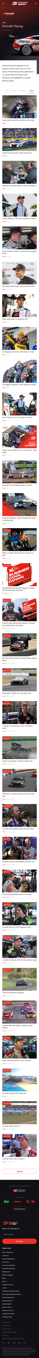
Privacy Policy (6, 1322)
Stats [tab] (14, 91)
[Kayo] (6, 1201)
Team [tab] (7, 91)
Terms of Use (6, 1325)
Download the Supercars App (10, 1291)
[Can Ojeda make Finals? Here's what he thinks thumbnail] (19, 272)
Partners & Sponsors (8, 1297)
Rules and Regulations (8, 1259)
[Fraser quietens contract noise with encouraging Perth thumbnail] (19, 237)
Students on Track (7, 1284)
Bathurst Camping (7, 1275)
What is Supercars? (7, 1252)
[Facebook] (14, 1343)
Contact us (5, 1255)
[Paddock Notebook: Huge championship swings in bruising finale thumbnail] (19, 504)
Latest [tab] (31, 91)
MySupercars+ (6, 1271)
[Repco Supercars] (19, 3)
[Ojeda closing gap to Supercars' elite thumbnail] (19, 305)
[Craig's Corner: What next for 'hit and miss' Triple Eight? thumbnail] (19, 436)
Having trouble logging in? (9, 1332)
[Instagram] (9, 1343)
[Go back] (20, 7)
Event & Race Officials (8, 1268)
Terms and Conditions (8, 1265)
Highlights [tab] (22, 91)
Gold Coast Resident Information (11, 1294)
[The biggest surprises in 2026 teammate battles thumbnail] (19, 371)
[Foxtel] (17, 1201)
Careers (4, 1288)
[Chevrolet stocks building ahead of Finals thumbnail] (19, 471)
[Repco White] (20, 1190)
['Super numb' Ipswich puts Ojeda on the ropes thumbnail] (19, 106)
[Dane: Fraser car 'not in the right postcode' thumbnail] (19, 404)
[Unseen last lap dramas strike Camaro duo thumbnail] (19, 139)
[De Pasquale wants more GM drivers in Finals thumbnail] (19, 338)
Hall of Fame (5, 1262)
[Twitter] (3, 1343)
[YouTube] (19, 1343)
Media (4, 1278)
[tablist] (19, 90)
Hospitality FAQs (7, 1317)
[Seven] (30, 1201)
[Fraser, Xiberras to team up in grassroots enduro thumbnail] (19, 205)
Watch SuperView (7, 1300)
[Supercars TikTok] (24, 1343)
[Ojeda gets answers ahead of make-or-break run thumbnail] (19, 172)
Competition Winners (8, 1313)
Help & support (6, 1329)
